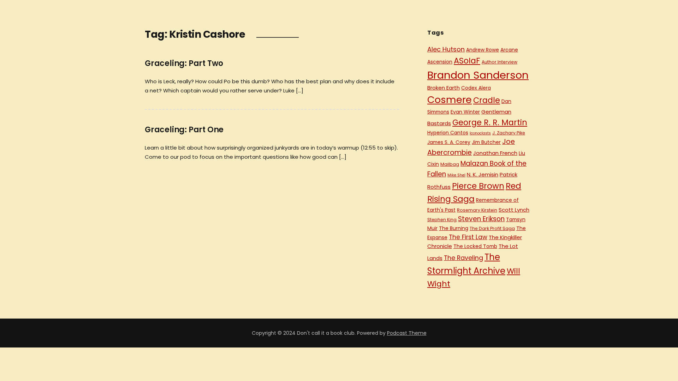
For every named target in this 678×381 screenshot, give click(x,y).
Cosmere (449, 100)
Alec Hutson (446, 49)
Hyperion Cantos (447, 132)
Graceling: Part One (184, 129)
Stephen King (442, 220)
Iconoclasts (480, 133)
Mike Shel (456, 175)
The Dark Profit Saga (492, 228)
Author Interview (499, 62)
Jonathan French (495, 153)
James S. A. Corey (448, 142)
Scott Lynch (514, 209)
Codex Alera (476, 87)
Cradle (486, 100)
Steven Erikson (481, 219)
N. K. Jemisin (482, 174)
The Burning (453, 228)
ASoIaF (467, 60)
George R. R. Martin (489, 122)
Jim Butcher (486, 142)
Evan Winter (465, 111)
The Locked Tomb (475, 246)
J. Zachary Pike (508, 133)
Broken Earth (443, 87)
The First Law (468, 237)
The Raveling (463, 257)
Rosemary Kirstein (477, 210)
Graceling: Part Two (184, 63)
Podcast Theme (407, 333)
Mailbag (449, 164)
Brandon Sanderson (478, 75)
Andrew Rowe (482, 49)
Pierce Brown (478, 186)
